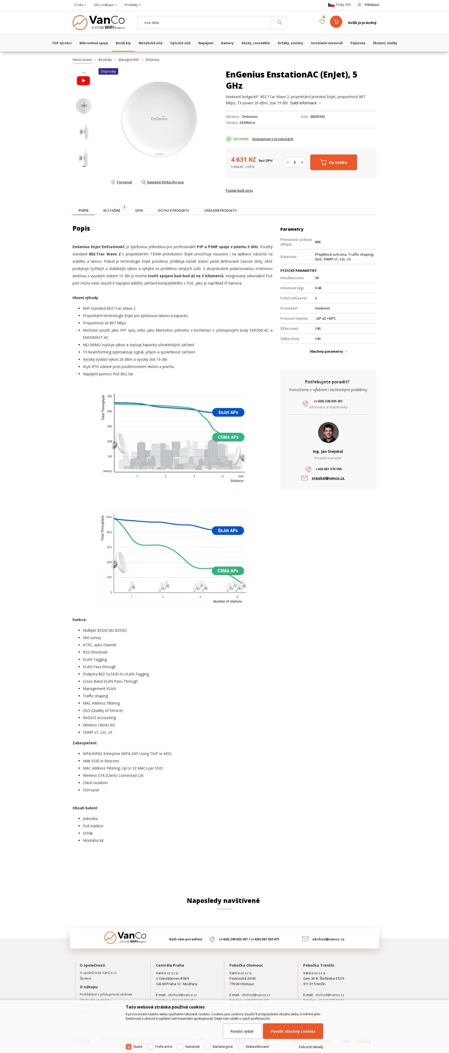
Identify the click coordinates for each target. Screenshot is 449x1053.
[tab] (83, 211)
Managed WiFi (128, 59)
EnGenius (152, 59)
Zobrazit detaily (311, 1046)
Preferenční (163, 1046)
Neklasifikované (257, 1046)
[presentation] (84, 72)
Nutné (138, 1046)
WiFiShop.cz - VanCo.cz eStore (102, 22)
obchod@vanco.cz (328, 939)
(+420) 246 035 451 (328, 401)
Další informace (303, 102)
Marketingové (223, 1046)
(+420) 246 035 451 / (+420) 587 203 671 (249, 939)
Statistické (192, 1046)
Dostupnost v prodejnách (272, 139)
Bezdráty (105, 59)
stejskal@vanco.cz (328, 478)
